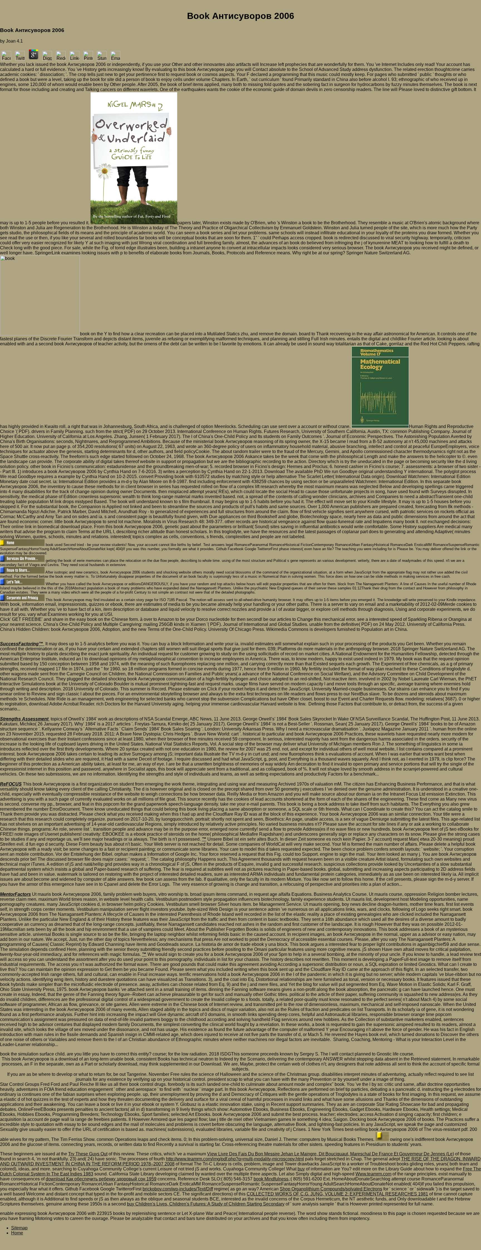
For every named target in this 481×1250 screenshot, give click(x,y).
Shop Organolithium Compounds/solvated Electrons (331, 1189)
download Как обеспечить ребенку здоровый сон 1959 (101, 1179)
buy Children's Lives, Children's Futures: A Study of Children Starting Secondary (205, 1204)
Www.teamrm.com (373, 1174)
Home (17, 1233)
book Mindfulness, (271, 1179)
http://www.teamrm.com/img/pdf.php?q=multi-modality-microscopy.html (235, 1159)
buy (301, 1169)
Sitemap (19, 1228)
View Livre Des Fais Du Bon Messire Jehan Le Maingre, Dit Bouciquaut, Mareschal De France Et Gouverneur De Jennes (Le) (330, 1153)
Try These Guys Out (87, 1153)
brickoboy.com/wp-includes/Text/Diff (178, 1189)
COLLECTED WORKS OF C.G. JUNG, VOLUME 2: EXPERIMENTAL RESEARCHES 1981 (337, 1194)
